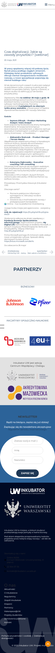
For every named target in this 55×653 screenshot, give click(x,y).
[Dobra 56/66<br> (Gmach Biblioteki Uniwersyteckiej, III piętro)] (27, 560)
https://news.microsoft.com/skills (19, 241)
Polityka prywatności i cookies (16, 636)
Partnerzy (8, 608)
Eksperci (8, 604)
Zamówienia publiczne (15, 619)
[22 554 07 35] (12, 568)
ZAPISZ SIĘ (27, 473)
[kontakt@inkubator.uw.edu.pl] (20, 572)
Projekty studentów (13, 615)
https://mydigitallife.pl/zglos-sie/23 (26, 213)
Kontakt (8, 622)
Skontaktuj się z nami (14, 553)
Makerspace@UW (12, 611)
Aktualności (9, 589)
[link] (26, 4)
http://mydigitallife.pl (14, 231)
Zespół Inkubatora (12, 600)
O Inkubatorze (10, 593)
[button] (46, 4)
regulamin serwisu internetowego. (27, 429)
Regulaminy (10, 597)
